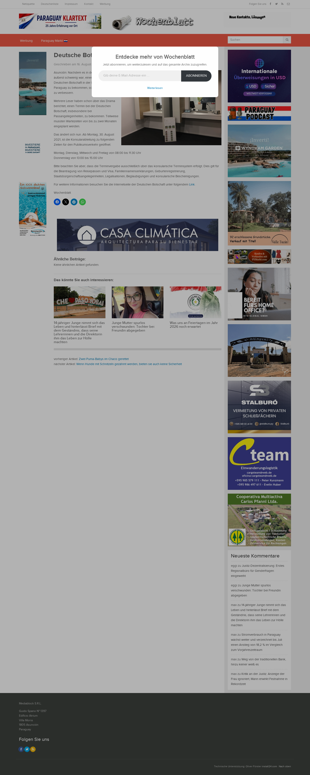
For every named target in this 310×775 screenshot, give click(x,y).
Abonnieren (196, 76)
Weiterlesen (155, 88)
